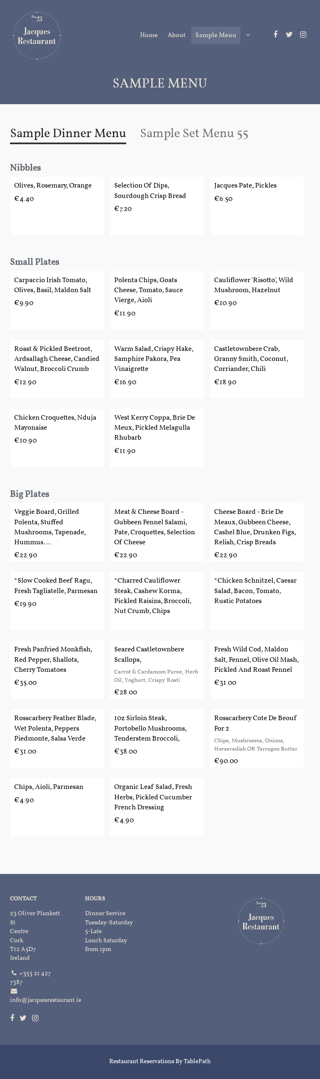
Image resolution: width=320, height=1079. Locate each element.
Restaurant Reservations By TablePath (160, 1061)
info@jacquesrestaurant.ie (45, 1000)
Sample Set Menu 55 (194, 134)
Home (149, 35)
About (177, 35)
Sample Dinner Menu (68, 134)
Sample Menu (215, 35)
